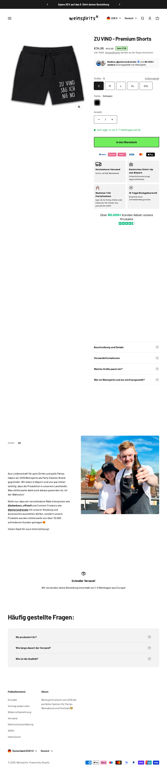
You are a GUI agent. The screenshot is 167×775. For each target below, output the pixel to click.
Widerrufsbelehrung (19, 712)
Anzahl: (98, 111)
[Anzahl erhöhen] (112, 119)
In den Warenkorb (126, 142)
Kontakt (12, 699)
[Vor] (119, 4)
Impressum (14, 736)
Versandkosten (112, 52)
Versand (12, 718)
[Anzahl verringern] (99, 119)
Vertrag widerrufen (19, 705)
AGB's (11, 730)
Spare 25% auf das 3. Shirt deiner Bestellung (83, 4)
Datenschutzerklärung (20, 724)
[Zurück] (47, 4)
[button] (126, 281)
